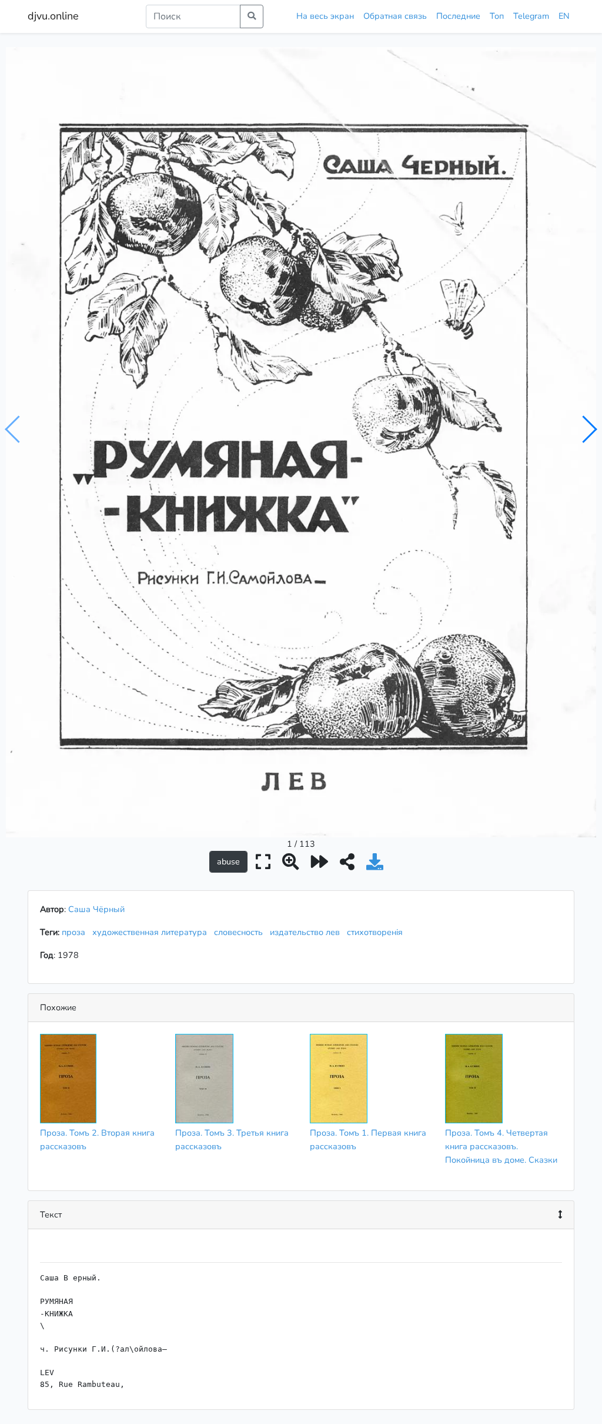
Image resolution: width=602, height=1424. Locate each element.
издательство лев (307, 932)
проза (76, 932)
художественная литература (152, 932)
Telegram (531, 16)
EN (564, 16)
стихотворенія (377, 932)
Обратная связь (395, 16)
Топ (497, 16)
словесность (240, 932)
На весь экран (325, 16)
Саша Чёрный (96, 909)
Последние (458, 16)
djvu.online (53, 16)
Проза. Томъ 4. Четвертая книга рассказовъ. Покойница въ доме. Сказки (501, 1146)
